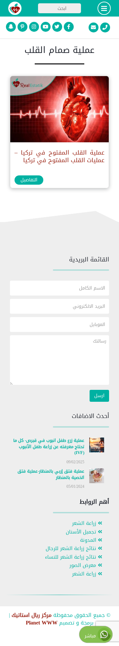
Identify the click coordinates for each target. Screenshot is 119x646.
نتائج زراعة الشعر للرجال (72, 548)
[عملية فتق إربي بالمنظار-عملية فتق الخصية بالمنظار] (96, 477)
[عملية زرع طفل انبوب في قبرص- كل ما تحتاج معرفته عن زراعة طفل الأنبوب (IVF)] (96, 446)
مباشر (91, 635)
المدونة (89, 540)
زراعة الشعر (85, 523)
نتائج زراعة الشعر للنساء (71, 557)
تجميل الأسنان (82, 532)
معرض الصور (83, 565)
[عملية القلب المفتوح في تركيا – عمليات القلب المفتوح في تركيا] (59, 110)
